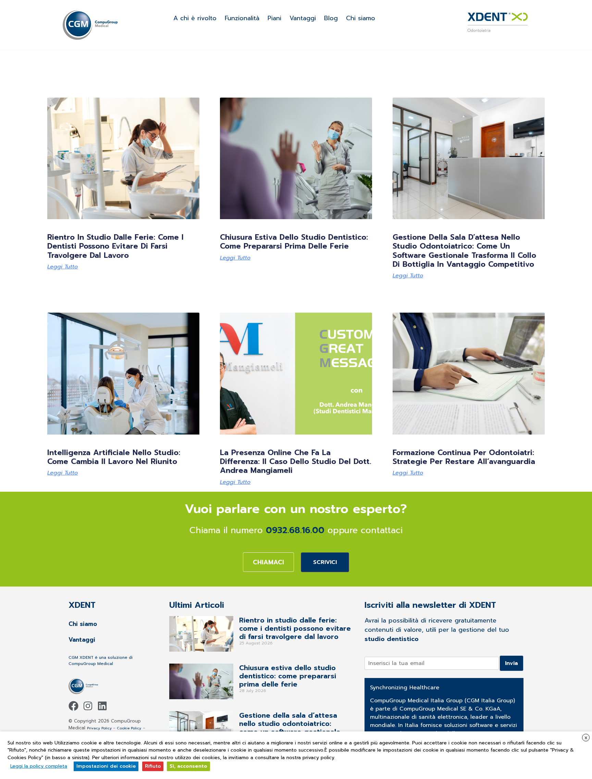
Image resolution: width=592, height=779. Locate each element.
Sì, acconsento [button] (188, 766)
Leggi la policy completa (38, 766)
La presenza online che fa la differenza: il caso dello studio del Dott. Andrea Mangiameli (295, 461)
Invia (511, 663)
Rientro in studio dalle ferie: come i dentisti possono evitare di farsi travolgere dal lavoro (115, 246)
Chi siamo (360, 18)
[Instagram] (88, 706)
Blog (331, 18)
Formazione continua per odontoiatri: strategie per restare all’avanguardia (464, 457)
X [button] (586, 738)
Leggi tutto (62, 266)
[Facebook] (73, 706)
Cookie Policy (129, 728)
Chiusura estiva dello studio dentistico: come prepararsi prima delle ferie (294, 241)
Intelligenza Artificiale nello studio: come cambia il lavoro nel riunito (113, 457)
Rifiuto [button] (153, 766)
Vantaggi (302, 18)
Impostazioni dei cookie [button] (106, 766)
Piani (274, 18)
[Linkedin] (102, 706)
